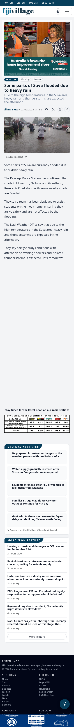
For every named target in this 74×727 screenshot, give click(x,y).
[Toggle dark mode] (58, 11)
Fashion (6, 691)
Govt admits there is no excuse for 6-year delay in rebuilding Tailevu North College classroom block (37, 519)
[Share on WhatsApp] (60, 109)
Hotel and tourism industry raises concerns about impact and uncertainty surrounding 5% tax (36, 579)
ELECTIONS (48, 2)
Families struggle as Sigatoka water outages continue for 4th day (34, 502)
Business (6, 688)
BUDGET (33, 2)
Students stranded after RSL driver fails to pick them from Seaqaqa (38, 486)
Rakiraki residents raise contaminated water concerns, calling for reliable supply (35, 562)
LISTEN (21, 2)
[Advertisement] (37, 380)
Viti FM (42, 685)
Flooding (25, 79)
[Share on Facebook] (46, 109)
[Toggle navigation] (67, 11)
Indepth (6, 685)
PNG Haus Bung (47, 695)
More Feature (37, 636)
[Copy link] (67, 109)
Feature (37, 79)
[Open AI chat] (65, 704)
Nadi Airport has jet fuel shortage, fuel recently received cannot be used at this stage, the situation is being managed (36, 624)
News (5, 679)
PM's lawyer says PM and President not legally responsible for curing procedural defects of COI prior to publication (36, 594)
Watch (5, 695)
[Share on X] (53, 109)
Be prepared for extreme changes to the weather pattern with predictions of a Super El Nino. (37, 456)
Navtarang (44, 688)
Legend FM (44, 682)
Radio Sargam (46, 691)
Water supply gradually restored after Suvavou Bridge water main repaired (35, 470)
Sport (5, 682)
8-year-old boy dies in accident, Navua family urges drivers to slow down (35, 607)
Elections (6, 704)
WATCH (9, 2)
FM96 (42, 679)
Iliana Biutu (11, 109)
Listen (5, 698)
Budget (5, 701)
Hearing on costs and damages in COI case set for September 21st (36, 547)
